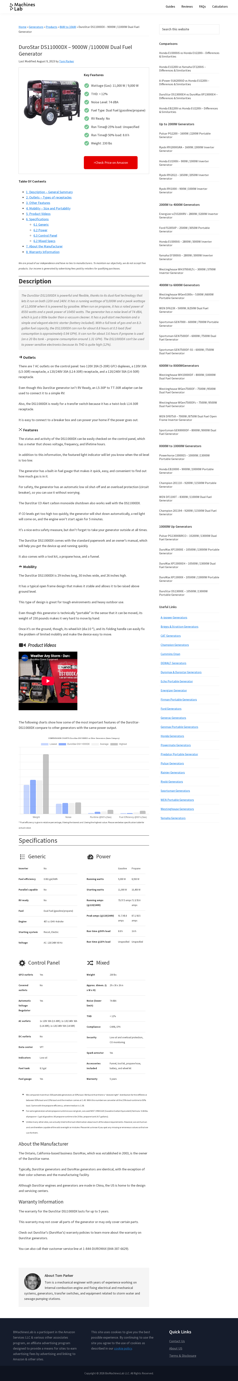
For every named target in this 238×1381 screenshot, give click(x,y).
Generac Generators (173, 718)
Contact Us (177, 1341)
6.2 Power (40, 230)
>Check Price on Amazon (111, 162)
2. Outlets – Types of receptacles (49, 197)
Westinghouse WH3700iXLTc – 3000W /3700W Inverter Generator (187, 271)
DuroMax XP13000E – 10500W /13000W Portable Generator (189, 551)
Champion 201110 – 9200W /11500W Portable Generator (187, 484)
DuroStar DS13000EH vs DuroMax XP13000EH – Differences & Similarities (188, 96)
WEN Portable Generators (177, 800)
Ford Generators (171, 708)
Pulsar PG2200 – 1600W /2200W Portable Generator (185, 135)
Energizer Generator (174, 690)
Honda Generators (172, 736)
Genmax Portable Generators (179, 727)
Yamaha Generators (173, 818)
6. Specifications (37, 219)
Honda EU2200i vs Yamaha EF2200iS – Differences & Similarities (182, 68)
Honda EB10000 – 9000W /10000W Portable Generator (186, 470)
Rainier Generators (173, 772)
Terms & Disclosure (182, 1355)
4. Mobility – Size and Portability (48, 208)
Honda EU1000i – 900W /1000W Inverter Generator (184, 163)
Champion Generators (175, 645)
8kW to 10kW (68, 27)
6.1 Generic (41, 224)
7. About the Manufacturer (44, 246)
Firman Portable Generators (179, 699)
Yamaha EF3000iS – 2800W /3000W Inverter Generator (186, 257)
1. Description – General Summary (49, 192)
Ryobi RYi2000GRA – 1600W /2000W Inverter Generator (186, 149)
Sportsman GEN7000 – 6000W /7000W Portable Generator (189, 323)
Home (22, 27)
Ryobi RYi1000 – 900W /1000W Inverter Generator (183, 190)
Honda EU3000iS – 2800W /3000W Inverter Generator (185, 243)
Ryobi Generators (172, 781)
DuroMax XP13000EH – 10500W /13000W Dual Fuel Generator (187, 565)
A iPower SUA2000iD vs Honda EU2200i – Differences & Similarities (184, 82)
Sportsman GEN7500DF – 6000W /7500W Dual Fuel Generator (187, 337)
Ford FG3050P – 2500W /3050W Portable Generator (184, 229)
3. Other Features (38, 203)
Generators (36, 27)
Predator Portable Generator (179, 754)
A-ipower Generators (174, 617)
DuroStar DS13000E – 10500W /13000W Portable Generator (183, 593)
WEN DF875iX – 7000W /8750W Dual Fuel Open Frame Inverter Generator (188, 418)
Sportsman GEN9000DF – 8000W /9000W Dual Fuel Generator (187, 432)
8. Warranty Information (43, 252)
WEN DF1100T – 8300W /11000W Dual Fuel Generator (185, 498)
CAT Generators (171, 635)
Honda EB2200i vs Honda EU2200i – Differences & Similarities (188, 110)
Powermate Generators (176, 745)
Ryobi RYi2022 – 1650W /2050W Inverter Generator (184, 176)
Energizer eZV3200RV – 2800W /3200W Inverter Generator (188, 215)
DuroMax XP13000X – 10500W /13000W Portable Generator (189, 579)
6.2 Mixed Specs (44, 241)
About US (175, 1348)
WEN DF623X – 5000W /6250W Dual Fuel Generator (183, 310)
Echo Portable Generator (177, 681)
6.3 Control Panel (45, 235)
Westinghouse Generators (177, 809)
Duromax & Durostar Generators (181, 672)
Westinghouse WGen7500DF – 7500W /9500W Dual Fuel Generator (187, 390)
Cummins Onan (170, 654)
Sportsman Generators (175, 790)
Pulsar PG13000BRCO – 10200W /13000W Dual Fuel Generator (188, 537)
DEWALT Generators (173, 663)
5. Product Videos (38, 214)
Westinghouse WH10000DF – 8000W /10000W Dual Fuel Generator (187, 376)
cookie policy (123, 1348)
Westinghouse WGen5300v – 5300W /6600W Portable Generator (186, 296)
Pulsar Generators (172, 763)
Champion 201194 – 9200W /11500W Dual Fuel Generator (188, 512)
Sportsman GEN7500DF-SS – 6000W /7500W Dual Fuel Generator (186, 351)
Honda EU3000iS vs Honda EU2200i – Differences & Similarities (189, 54)
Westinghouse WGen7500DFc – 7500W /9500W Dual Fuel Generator (188, 404)
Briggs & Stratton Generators (179, 626)
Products (51, 27)
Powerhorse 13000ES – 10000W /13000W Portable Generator (184, 457)
